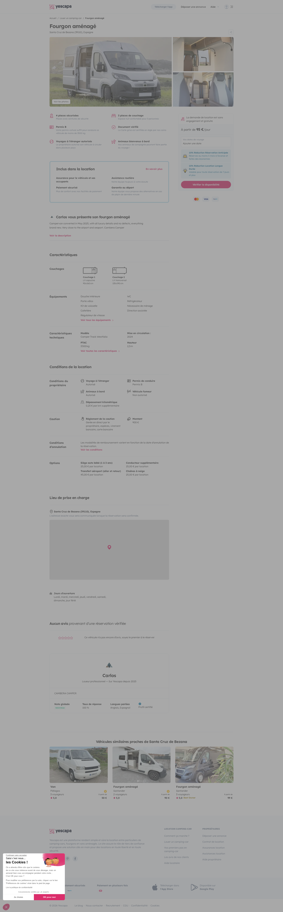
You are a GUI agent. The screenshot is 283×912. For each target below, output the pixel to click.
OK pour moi (49, 897)
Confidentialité (139, 905)
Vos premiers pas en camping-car (175, 849)
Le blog (79, 905)
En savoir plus (154, 168)
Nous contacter (94, 905)
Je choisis (18, 897)
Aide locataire (172, 862)
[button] (6, 907)
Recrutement (113, 905)
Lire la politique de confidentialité (19, 887)
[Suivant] (104, 765)
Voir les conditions (91, 449)
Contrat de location (213, 841)
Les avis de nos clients (176, 857)
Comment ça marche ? (176, 835)
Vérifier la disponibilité (206, 184)
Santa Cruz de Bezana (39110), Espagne (71, 32)
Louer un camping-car (176, 841)
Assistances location (213, 853)
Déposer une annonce (193, 6)
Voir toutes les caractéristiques (99, 350)
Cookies (154, 905)
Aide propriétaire (211, 859)
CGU (125, 905)
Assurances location (213, 847)
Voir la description (60, 235)
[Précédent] (53, 765)
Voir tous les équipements (96, 320)
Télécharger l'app (163, 6)
